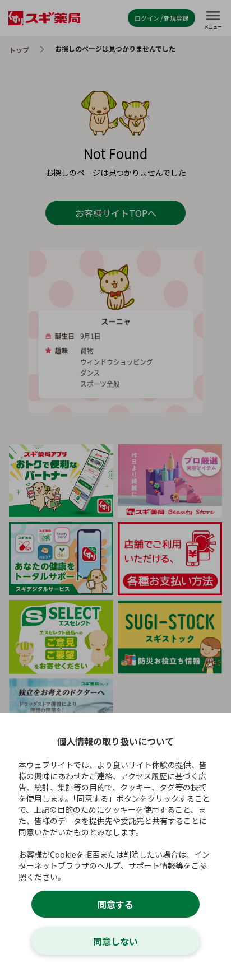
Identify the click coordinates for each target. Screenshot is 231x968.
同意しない (115, 941)
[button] (115, 484)
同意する (115, 904)
